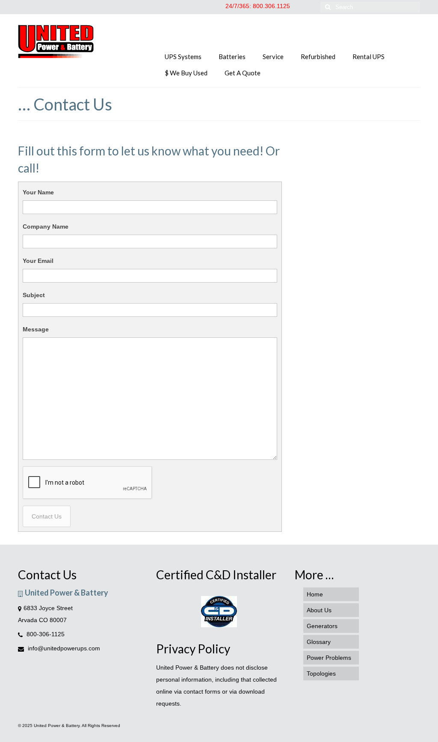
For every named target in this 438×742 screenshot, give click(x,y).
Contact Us (47, 516)
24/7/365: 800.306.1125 (257, 6)
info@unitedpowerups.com (63, 648)
